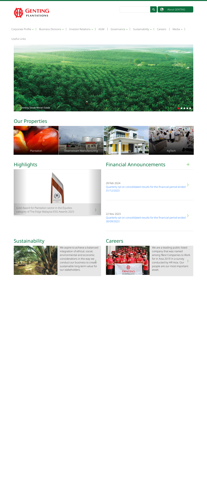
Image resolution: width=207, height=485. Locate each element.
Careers (161, 29)
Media (176, 29)
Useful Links (18, 39)
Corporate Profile (21, 29)
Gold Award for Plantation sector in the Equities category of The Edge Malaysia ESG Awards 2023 (45, 209)
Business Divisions (50, 29)
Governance (118, 29)
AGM (101, 29)
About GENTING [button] (176, 9)
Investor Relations (80, 29)
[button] (178, 108)
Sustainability (141, 29)
